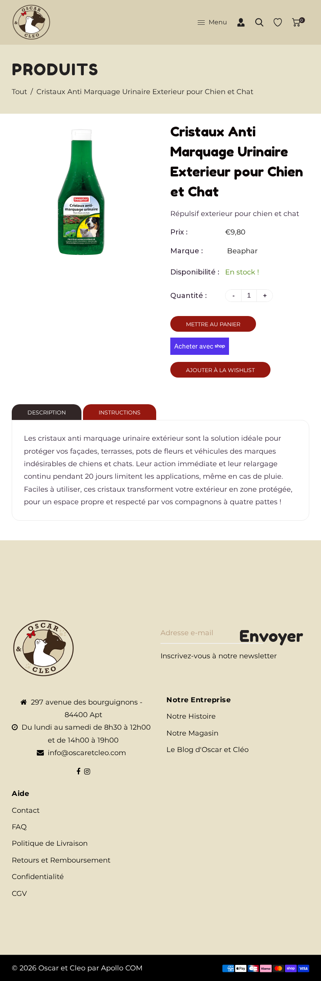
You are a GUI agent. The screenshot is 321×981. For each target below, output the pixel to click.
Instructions (120, 412)
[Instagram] (87, 771)
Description (46, 412)
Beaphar (242, 251)
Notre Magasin (192, 733)
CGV (19, 893)
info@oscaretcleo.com (87, 752)
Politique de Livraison (50, 843)
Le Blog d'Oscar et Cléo (207, 749)
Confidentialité (38, 876)
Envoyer (271, 636)
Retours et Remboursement (61, 860)
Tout (19, 91)
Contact (26, 810)
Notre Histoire (191, 716)
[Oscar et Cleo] (31, 22)
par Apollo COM (114, 968)
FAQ (19, 827)
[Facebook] (78, 771)
